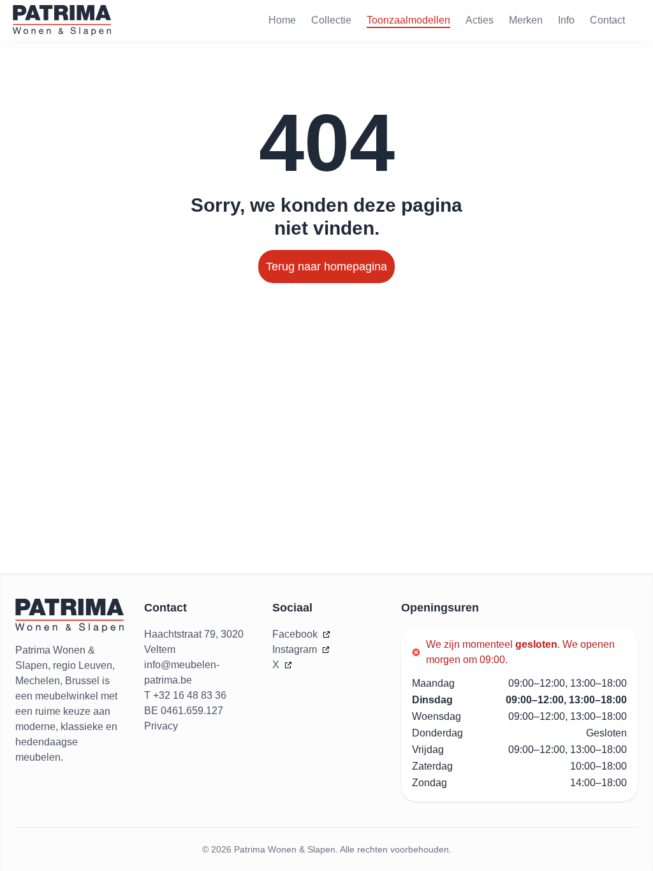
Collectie (331, 20)
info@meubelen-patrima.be (181, 672)
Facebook (296, 634)
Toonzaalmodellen (408, 20)
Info (566, 20)
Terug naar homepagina (326, 266)
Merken (526, 20)
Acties (480, 20)
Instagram (295, 649)
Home (282, 20)
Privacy (161, 726)
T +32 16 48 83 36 (185, 695)
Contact (607, 20)
